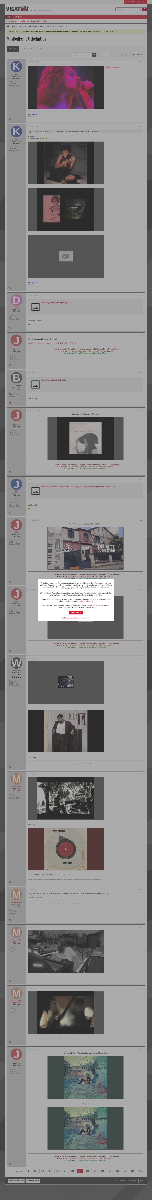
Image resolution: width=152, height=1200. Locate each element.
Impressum (85, 618)
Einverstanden (76, 612)
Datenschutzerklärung (84, 601)
